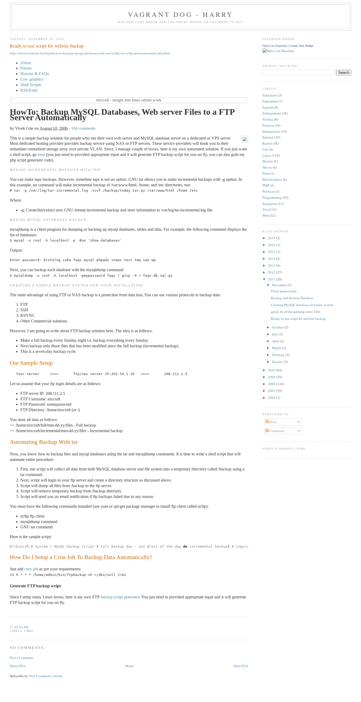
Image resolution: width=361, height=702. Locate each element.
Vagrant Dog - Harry (180, 14)
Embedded (270, 101)
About (25, 63)
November (280, 285)
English (268, 107)
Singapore (269, 203)
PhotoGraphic (272, 179)
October (278, 327)
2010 (272, 370)
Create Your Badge (301, 45)
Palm (266, 173)
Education (269, 95)
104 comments (83, 128)
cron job (31, 569)
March (277, 347)
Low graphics (31, 79)
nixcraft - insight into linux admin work (128, 100)
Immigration (271, 131)
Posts (273, 421)
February (278, 354)
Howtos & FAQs (34, 73)
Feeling (267, 119)
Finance (268, 125)
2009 (272, 377)
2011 (272, 279)
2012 (272, 272)
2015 (272, 251)
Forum (25, 68)
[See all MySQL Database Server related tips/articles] (244, 141)
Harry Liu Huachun (274, 45)
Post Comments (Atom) (45, 675)
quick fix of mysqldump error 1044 (296, 311)
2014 (272, 258)
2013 (272, 265)
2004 (272, 397)
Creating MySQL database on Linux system (302, 304)
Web (265, 215)
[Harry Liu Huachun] (278, 50)
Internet (268, 137)
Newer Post (18, 665)
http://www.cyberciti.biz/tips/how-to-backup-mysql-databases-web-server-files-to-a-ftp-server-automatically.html (90, 53)
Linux (28, 630)
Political (268, 191)
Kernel (267, 143)
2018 (272, 237)
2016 (272, 244)
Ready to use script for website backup (47, 46)
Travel (266, 209)
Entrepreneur (271, 113)
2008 (272, 383)
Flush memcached (284, 291)
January (278, 361)
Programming (272, 197)
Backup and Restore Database (292, 297)
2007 (272, 390)
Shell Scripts (30, 84)
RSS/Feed (28, 90)
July (275, 334)
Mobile (267, 161)
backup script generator (120, 597)
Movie (267, 167)
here (41, 154)
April (276, 341)
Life (265, 149)
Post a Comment (21, 657)
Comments (277, 430)
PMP (265, 185)
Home (129, 665)
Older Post (240, 665)
